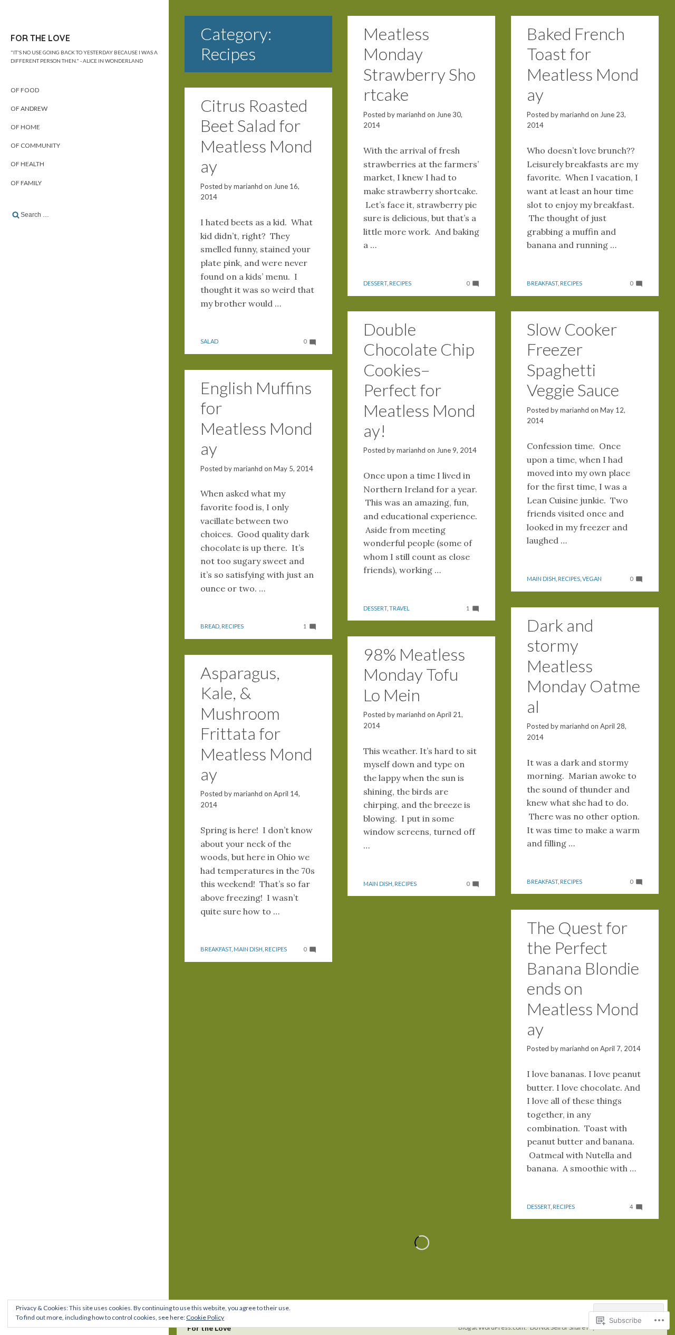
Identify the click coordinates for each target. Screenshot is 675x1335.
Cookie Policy (205, 1317)
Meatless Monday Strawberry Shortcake (419, 63)
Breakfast (542, 283)
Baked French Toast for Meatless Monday (583, 63)
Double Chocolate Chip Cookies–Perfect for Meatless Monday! (419, 380)
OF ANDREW (29, 108)
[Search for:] (84, 215)
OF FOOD (25, 90)
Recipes (400, 283)
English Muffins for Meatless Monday (256, 418)
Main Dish (541, 578)
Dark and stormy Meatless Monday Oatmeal (583, 666)
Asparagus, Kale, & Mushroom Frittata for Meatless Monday (256, 723)
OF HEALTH (27, 164)
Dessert (375, 283)
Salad (209, 341)
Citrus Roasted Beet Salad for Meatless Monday (256, 135)
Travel (399, 608)
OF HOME (25, 127)
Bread (209, 626)
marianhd (411, 114)
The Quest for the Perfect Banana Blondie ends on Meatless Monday (583, 978)
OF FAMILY (26, 183)
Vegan (592, 578)
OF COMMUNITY (35, 145)
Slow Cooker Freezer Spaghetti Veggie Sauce (573, 359)
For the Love (40, 38)
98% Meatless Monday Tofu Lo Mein (414, 674)
